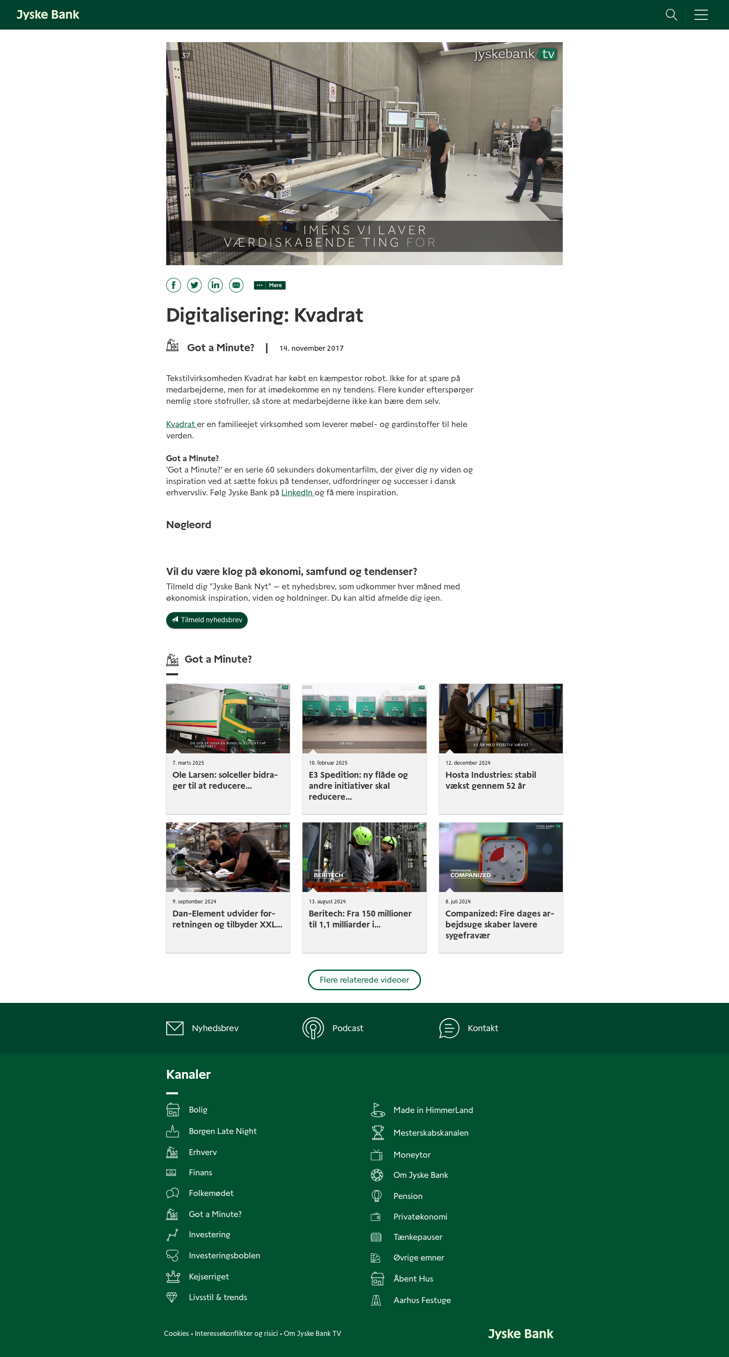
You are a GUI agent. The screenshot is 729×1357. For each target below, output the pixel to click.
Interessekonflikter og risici (236, 1333)
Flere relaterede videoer (364, 980)
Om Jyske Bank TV (312, 1333)
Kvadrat (181, 424)
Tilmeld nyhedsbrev (210, 619)
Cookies (176, 1333)
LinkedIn (297, 492)
